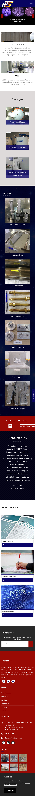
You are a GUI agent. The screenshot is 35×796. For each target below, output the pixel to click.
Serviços (4, 700)
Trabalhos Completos (9, 576)
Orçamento (33, 395)
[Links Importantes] (17, 597)
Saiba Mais (17, 21)
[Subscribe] (30, 644)
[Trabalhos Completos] (17, 562)
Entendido (10, 791)
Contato (3, 711)
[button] (2, 16)
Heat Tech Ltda (6, 693)
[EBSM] (17, 73)
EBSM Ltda (4, 696)
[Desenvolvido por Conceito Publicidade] (3, 742)
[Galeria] (5, 758)
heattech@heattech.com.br (13, 738)
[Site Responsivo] (8, 742)
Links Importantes (8, 611)
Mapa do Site (5, 703)
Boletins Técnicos (7, 541)
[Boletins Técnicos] (17, 527)
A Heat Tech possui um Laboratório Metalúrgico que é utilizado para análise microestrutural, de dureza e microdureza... (17, 165)
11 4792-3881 (9, 734)
